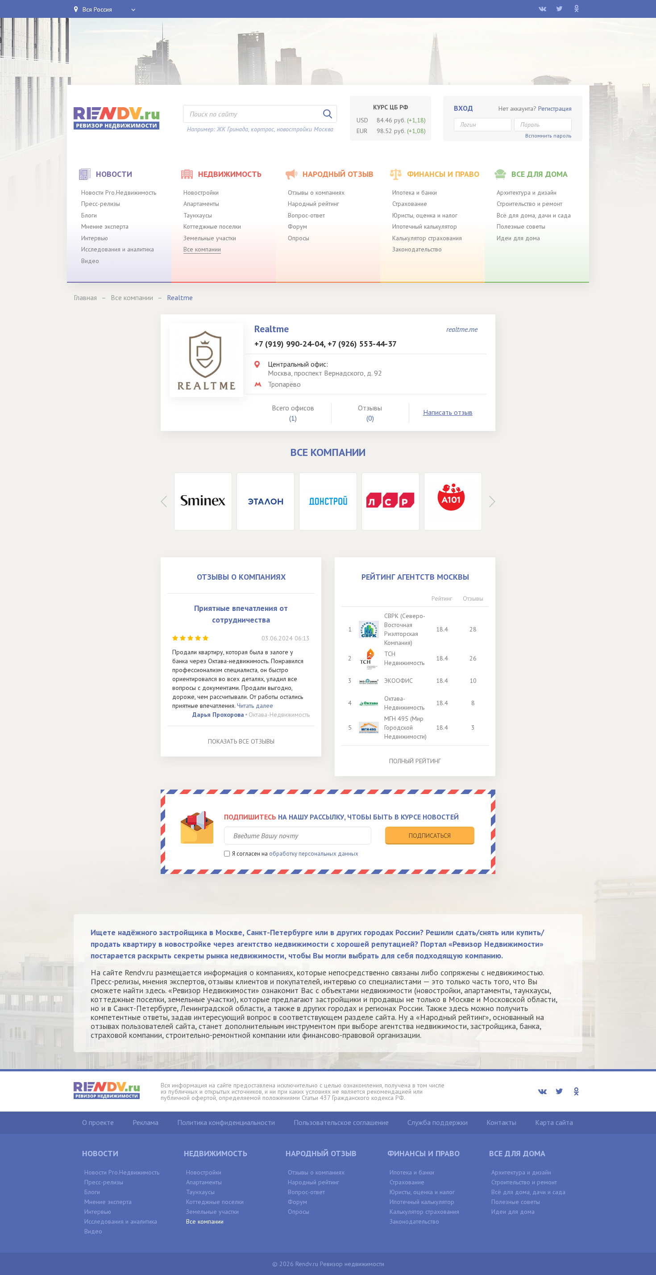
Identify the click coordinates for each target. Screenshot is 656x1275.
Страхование (409, 204)
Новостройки (201, 192)
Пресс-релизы (100, 204)
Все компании (202, 249)
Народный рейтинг (313, 204)
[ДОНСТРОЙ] (328, 501)
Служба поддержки (437, 1122)
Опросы (298, 238)
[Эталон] (266, 501)
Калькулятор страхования (427, 238)
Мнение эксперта (105, 226)
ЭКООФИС (398, 681)
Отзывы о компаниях (316, 192)
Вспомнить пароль (548, 135)
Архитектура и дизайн (526, 192)
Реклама (145, 1122)
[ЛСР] (390, 501)
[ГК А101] (453, 501)
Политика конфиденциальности (226, 1122)
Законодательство (417, 249)
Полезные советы (521, 226)
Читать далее (255, 706)
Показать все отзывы (241, 741)
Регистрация (555, 109)
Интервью (94, 238)
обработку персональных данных (313, 853)
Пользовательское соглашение (341, 1122)
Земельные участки (209, 238)
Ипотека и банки (414, 192)
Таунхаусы (197, 215)
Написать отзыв (448, 412)
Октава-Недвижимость (279, 715)
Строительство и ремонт (529, 204)
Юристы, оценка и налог (424, 215)
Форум (297, 226)
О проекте (98, 1122)
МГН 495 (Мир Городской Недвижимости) (405, 727)
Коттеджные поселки (212, 226)
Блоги (89, 215)
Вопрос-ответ (306, 215)
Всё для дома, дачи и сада (534, 215)
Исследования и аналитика (117, 249)
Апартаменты (201, 204)
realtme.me (461, 329)
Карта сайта (554, 1122)
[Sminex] (203, 501)
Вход (463, 108)
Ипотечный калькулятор (424, 226)
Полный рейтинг (415, 761)
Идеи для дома (518, 238)
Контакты (501, 1122)
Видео (90, 261)
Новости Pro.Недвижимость (118, 192)
